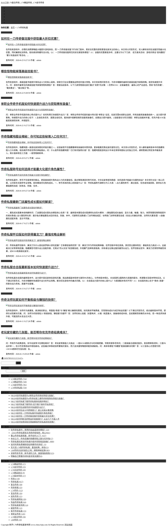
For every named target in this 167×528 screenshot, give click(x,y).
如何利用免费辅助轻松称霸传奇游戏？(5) (28, 444)
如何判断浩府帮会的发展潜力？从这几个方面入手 (35, 419)
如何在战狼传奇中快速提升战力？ (28, 407)
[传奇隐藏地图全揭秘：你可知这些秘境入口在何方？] (29, 142)
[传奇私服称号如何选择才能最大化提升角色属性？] (28, 175)
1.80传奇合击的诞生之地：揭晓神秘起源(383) (30, 450)
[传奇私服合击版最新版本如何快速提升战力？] (26, 273)
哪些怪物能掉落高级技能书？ (20, 71)
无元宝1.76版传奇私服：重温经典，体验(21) (30, 447)
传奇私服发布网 (19, 505)
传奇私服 (17, 482)
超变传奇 (16, 508)
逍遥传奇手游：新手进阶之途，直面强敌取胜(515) (32, 453)
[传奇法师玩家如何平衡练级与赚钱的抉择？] (25, 306)
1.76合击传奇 (18, 470)
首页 (8, 8)
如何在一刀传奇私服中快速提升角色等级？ (32, 413)
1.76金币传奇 (11, 17)
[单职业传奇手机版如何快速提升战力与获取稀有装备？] (30, 110)
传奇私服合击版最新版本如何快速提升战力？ (30, 267)
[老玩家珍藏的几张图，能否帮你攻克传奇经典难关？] (29, 338)
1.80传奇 (16, 520)
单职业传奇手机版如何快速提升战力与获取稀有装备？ (36, 103)
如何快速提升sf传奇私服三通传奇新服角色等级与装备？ (38, 398)
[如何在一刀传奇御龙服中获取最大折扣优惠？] (26, 45)
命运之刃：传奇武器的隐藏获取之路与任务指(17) (32, 439)
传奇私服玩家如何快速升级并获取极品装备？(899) (32, 442)
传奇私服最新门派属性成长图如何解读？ (27, 201)
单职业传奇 (18, 514)
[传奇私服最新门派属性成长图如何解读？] (24, 208)
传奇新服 (16, 488)
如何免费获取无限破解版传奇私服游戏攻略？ (33, 422)
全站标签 (10, 23)
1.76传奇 (17, 490)
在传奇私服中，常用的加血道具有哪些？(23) (30, 430)
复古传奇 (16, 485)
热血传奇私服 (18, 502)
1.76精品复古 (18, 473)
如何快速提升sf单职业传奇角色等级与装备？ (33, 396)
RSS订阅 (4, 3)
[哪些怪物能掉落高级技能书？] (19, 77)
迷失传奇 (16, 496)
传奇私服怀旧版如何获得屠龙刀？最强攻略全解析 (33, 234)
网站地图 (68, 525)
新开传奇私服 (18, 511)
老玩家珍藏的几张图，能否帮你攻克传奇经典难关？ (34, 332)
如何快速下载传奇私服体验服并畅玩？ (30, 401)
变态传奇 (16, 493)
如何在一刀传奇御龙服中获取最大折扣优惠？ (30, 38)
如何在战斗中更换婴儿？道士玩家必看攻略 (32, 410)
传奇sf (15, 479)
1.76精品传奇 (11, 14)
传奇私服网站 (18, 499)
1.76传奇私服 (11, 20)
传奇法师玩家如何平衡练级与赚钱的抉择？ (29, 299)
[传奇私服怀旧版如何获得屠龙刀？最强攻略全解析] (28, 240)
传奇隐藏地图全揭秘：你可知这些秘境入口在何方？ (34, 136)
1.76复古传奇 (11, 11)
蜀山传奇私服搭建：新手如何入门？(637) (28, 436)
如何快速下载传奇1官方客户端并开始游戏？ (33, 404)
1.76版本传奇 (18, 476)
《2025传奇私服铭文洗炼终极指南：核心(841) (30, 433)
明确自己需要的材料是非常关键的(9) (26, 456)
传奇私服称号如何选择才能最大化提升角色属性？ (33, 169)
